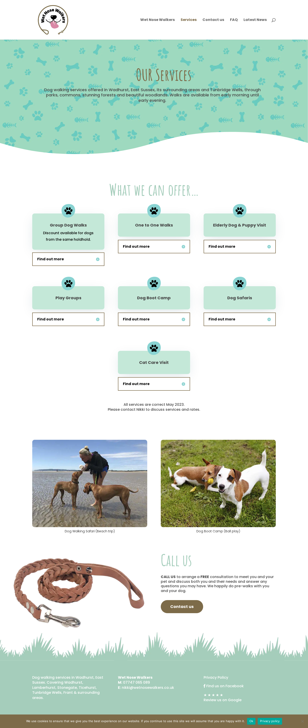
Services (189, 20)
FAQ (234, 20)
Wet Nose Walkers (157, 20)
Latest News (255, 20)
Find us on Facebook (225, 686)
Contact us (213, 20)
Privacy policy (270, 721)
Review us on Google (222, 700)
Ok (251, 721)
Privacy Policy (216, 677)
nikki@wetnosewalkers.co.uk (148, 687)
